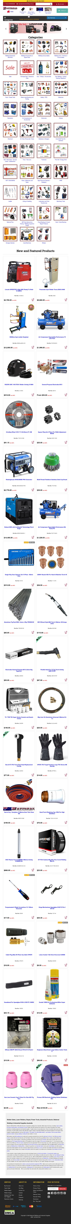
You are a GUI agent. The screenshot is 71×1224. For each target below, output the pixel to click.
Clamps (61, 118)
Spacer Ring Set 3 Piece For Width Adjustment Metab (52, 432)
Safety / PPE (44, 97)
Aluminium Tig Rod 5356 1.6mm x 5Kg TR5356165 (19, 622)
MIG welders (26, 1132)
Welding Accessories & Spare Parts (27, 56)
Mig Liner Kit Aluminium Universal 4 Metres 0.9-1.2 (52, 717)
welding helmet (12, 1167)
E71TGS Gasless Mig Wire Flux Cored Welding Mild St (52, 860)
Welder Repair (7, 1190)
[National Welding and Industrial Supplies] (10, 8)
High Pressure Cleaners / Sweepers (44, 181)
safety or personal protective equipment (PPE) (32, 1164)
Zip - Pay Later (37, 1201)
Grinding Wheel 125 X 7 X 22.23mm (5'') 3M (19, 432)
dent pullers (27, 1149)
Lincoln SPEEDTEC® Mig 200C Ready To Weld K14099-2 (19, 290)
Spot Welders (52, 1146)
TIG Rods (44, 1139)
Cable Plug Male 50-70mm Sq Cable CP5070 (19, 955)
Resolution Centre (8, 1199)
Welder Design (8, 1193)
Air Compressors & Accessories (27, 119)
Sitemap (21, 1200)
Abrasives (60, 97)
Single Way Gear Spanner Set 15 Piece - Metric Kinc (19, 575)
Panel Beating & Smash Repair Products (44, 223)
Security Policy (37, 1196)
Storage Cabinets (10, 243)
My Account (61, 4)
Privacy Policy (36, 1188)
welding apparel (46, 1167)
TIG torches (43, 1141)
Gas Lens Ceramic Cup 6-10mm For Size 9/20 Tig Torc (19, 1098)
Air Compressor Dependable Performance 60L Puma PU (52, 527)
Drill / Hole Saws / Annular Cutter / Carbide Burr (10, 160)
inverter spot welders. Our (43, 1153)
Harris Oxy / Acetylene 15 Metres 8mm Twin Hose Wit (19, 813)
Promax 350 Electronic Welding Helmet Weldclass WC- (52, 1098)
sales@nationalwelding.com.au (26, 4)
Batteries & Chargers (44, 139)
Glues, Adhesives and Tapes (27, 181)
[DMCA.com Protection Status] (9, 1212)
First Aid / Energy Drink (61, 159)
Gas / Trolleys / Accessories (44, 76)
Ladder (10, 201)
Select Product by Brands (23, 12)
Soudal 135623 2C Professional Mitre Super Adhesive (52, 1003)
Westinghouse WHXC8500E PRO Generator (19, 479)
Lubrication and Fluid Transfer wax (44, 202)
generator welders (11, 1133)
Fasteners (43, 159)
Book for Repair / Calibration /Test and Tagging (31, 13)
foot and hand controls (32, 1144)
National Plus (10, 222)
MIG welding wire (18, 1136)
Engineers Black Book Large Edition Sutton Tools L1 (52, 1050)
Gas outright (17, 1159)
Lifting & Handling (27, 201)
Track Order (7, 1188)
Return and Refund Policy (38, 1191)
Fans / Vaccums (27, 159)
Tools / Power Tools (10, 97)
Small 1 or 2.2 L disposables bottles (55, 1159)
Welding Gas (46, 1158)
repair (57, 1125)
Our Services (51, 18)
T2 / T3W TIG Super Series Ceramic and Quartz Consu (19, 717)
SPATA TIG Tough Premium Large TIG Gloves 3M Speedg (52, 765)
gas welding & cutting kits (22, 1133)
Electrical (10, 139)
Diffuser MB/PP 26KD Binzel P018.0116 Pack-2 (19, 1050)
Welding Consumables (44, 55)
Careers (21, 1193)
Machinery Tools (61, 201)
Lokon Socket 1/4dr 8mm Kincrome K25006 (52, 955)
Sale (40, 12)
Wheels (44, 243)
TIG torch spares (20, 1142)
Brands (20, 1195)
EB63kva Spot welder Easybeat (19, 337)
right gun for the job (48, 1136)
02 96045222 (10, 4)
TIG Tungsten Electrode (17, 1141)
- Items (62, 10)
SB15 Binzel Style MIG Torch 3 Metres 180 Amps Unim (52, 622)
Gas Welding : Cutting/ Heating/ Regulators (60, 77)
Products (21, 1197)
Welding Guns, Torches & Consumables (60, 56)
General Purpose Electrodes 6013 (52, 384)
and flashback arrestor (23, 1127)
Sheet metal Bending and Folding (27, 98)
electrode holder (39, 1146)
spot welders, (49, 1132)
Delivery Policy (37, 1194)
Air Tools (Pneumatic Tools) (27, 139)
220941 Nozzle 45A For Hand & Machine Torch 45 (52, 575)
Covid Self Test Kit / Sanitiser (61, 139)
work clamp (56, 1156)
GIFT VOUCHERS (10, 180)
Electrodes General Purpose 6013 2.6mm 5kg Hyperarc (18, 670)
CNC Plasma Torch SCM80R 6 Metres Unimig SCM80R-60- (19, 860)
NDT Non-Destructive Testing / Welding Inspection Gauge (27, 223)
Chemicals (44, 118)
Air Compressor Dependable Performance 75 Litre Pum (52, 337)
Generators (10, 118)
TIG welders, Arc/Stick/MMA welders (37, 1132)
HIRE (60, 180)
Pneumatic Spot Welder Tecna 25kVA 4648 (52, 289)
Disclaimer (35, 1199)
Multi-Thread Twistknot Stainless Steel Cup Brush (52, 479)
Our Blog (21, 1188)
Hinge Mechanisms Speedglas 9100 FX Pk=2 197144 (52, 908)
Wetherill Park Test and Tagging (9, 1196)
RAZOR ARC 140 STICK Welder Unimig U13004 (19, 384)
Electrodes (61, 1144)
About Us (21, 1186)
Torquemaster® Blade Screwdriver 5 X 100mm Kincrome (19, 908)
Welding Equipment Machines (10, 56)
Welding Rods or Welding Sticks (18, 1146)
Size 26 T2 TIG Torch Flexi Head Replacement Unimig (19, 765)
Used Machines (27, 243)
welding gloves (30, 1167)
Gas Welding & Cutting (59, 1155)
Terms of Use (36, 1186)
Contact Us (21, 1190)
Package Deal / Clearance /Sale (27, 77)
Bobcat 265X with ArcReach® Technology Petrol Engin (19, 527)
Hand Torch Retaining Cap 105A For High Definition (52, 813)
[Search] (50, 4)
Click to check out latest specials (48, 12)
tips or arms (40, 1147)
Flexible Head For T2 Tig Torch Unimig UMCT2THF (52, 670)
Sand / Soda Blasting (61, 222)
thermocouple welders (56, 1132)
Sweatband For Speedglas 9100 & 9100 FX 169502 (19, 1002)
